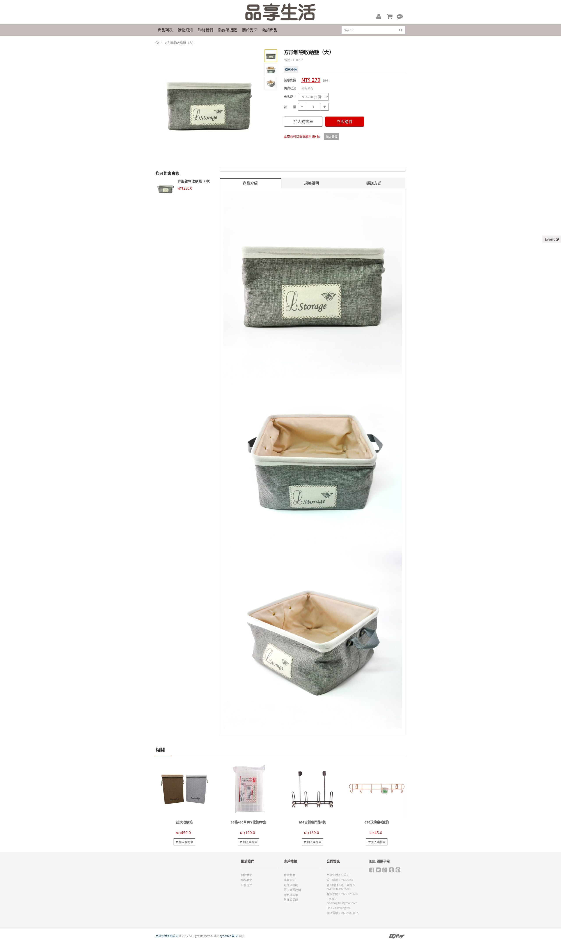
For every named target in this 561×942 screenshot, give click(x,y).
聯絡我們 (246, 880)
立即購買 (344, 121)
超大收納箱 (184, 822)
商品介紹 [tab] (250, 183)
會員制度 (289, 875)
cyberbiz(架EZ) (229, 936)
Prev (162, 107)
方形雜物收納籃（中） (195, 181)
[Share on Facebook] (371, 871)
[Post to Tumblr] (391, 871)
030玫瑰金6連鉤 (376, 822)
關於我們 (246, 875)
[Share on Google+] (384, 871)
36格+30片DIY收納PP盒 (248, 822)
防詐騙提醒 (291, 900)
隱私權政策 (291, 895)
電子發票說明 (292, 890)
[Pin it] (398, 871)
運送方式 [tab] (373, 183)
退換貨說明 (291, 885)
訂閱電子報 (381, 861)
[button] (379, 16)
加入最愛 (331, 137)
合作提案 (246, 885)
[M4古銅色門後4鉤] (312, 789)
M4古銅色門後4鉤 (312, 822)
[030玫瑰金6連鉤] (377, 789)
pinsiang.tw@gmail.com (342, 903)
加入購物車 (303, 121)
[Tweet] (378, 871)
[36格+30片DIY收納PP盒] (248, 789)
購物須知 (289, 880)
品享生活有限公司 (167, 936)
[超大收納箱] (184, 789)
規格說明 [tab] (311, 183)
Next (255, 107)
